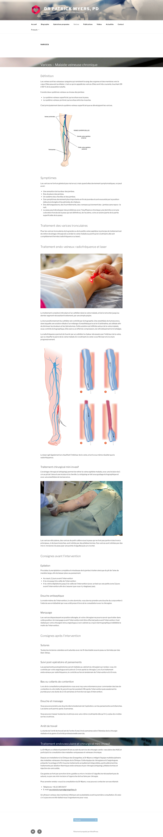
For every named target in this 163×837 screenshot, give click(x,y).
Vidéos (99, 24)
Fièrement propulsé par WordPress (85, 831)
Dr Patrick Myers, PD (71, 8)
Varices (76, 24)
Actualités (110, 24)
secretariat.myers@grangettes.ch (62, 790)
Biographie (45, 24)
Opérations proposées (61, 24)
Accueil (34, 24)
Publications (87, 24)
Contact (121, 24)
